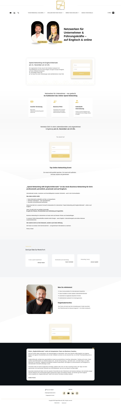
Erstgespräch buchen (50, 395)
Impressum (64, 402)
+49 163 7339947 (50, 389)
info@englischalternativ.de (50, 392)
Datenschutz (56, 402)
